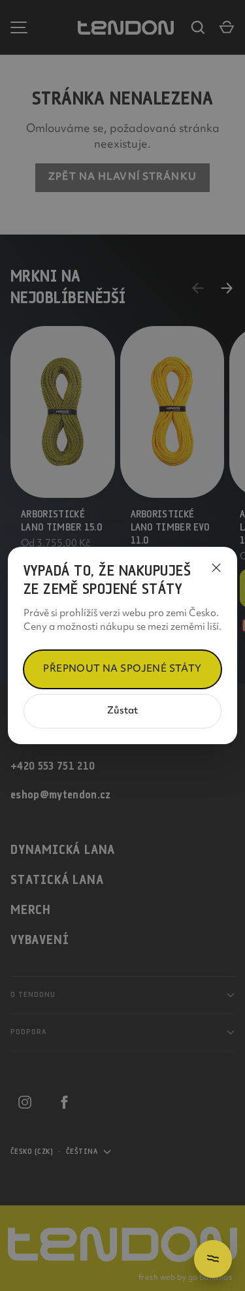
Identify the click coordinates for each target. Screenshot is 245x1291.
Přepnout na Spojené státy (122, 669)
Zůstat (122, 711)
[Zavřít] (216, 567)
